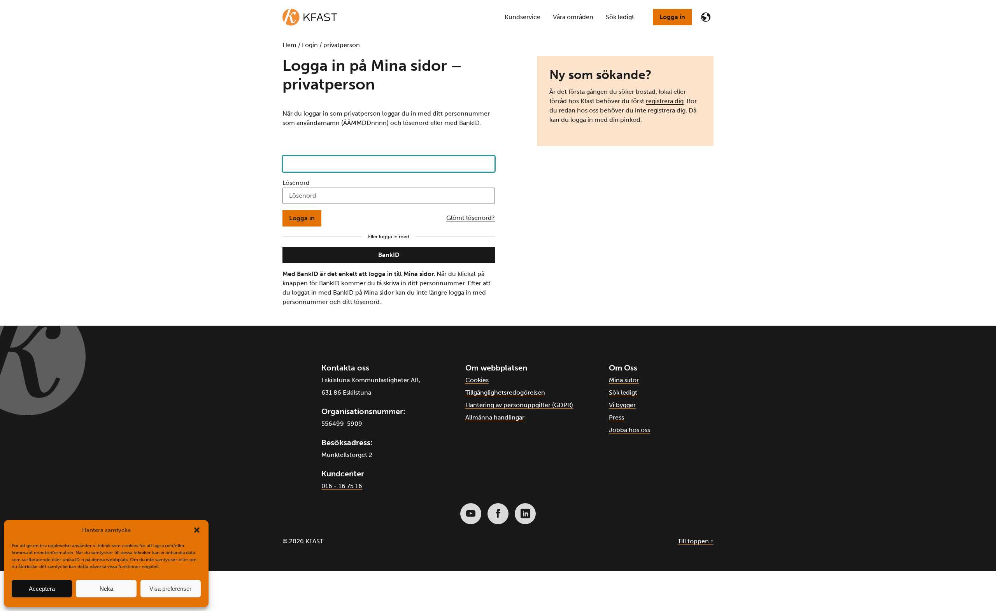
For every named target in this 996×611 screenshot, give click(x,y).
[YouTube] (470, 513)
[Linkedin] (525, 513)
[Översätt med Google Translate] (706, 17)
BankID (389, 254)
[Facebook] (498, 513)
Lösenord (296, 182)
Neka (106, 588)
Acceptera (42, 588)
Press (616, 417)
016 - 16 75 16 (341, 486)
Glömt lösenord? (470, 217)
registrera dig (665, 101)
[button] (197, 530)
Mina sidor (624, 380)
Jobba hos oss (629, 430)
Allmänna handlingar (494, 417)
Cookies (477, 380)
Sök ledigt (623, 392)
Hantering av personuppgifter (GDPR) (519, 405)
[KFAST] (309, 17)
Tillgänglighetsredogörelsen (505, 392)
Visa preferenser (170, 588)
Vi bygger (622, 405)
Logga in (672, 17)
